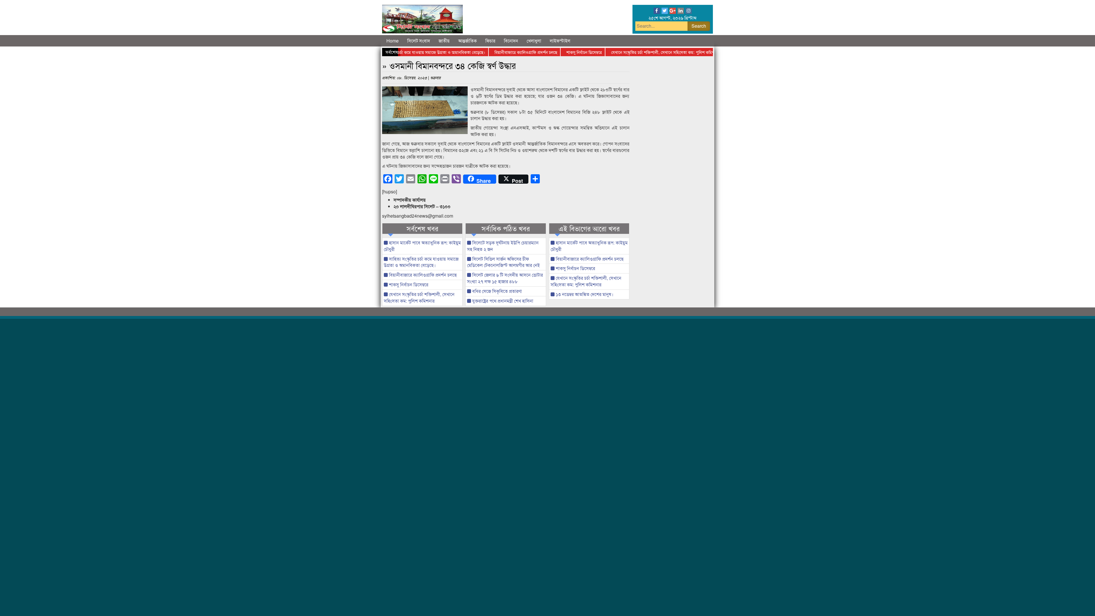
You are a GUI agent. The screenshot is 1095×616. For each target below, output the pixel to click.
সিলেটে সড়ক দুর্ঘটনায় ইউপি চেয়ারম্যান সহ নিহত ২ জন (503, 245)
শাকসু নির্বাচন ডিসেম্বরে (567, 52)
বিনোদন (511, 40)
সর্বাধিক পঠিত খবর (506, 228)
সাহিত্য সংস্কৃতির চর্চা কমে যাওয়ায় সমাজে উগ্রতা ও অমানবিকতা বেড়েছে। (412, 52)
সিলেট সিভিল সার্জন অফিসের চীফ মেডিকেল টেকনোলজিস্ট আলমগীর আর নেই (503, 262)
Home (392, 40)
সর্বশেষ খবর (422, 228)
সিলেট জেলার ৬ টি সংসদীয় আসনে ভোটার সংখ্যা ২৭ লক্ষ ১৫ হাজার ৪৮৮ (505, 278)
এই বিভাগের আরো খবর (589, 228)
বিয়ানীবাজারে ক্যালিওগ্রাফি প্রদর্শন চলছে (509, 52)
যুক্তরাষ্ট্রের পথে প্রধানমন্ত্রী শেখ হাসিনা (502, 300)
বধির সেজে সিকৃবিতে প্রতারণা (496, 291)
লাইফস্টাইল (560, 40)
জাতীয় (444, 40)
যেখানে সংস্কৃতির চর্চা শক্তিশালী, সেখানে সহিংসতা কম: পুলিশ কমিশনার (649, 52)
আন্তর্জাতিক (467, 40)
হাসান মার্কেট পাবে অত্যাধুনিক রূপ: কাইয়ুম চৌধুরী (422, 245)
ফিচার (490, 40)
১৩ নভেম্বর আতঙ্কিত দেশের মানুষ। (584, 294)
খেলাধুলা (534, 40)
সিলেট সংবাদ (418, 40)
